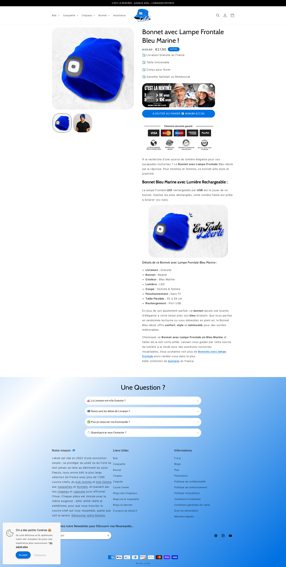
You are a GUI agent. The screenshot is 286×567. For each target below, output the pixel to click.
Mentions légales (184, 516)
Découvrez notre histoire (88, 515)
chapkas (63, 491)
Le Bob (147, 563)
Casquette (119, 464)
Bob (115, 458)
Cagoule (118, 481)
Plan (176, 469)
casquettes (65, 486)
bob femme (103, 482)
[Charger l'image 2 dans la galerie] (82, 123)
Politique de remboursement (190, 487)
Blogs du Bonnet (122, 504)
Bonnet (117, 469)
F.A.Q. (177, 458)
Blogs (177, 464)
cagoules (79, 491)
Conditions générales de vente (192, 504)
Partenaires (181, 475)
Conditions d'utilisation (187, 499)
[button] (55, 15)
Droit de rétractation (186, 510)
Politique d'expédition (187, 493)
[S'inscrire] (107, 535)
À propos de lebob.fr (125, 510)
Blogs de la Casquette (126, 499)
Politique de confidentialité (190, 481)
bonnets (82, 486)
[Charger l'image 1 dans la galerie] (62, 123)
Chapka (117, 475)
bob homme (84, 482)
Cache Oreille (121, 487)
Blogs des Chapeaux (125, 493)
